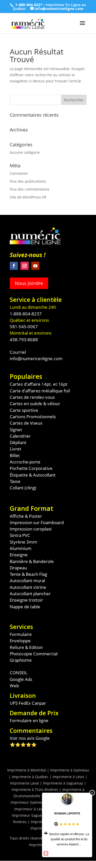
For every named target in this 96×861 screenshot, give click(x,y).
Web (14, 686)
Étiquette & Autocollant (33, 475)
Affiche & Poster (26, 516)
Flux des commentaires (29, 189)
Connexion (19, 173)
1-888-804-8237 (28, 4)
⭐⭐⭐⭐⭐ (23, 744)
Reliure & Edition (26, 647)
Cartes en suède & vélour (35, 403)
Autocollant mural (27, 580)
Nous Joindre (29, 283)
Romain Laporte (67, 813)
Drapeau (18, 568)
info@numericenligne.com (36, 358)
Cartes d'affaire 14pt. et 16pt (38, 384)
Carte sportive (24, 410)
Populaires (26, 376)
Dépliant (18, 442)
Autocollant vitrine (28, 587)
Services (21, 627)
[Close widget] (92, 793)
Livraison (23, 695)
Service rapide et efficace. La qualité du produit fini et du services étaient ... (69, 839)
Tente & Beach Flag (28, 574)
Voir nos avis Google (30, 738)
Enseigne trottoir (26, 600)
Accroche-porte (25, 462)
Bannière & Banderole (32, 561)
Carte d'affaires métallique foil (40, 391)
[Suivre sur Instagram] (24, 266)
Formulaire (21, 634)
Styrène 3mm (23, 542)
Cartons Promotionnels (33, 417)
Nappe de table (25, 607)
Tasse (15, 481)
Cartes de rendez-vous (32, 397)
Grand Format (31, 508)
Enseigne (19, 555)
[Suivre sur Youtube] (35, 266)
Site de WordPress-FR (28, 197)
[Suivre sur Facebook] (14, 266)
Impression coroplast (31, 529)
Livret (15, 449)
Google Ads (21, 679)
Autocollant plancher (30, 594)
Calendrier (20, 436)
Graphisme (21, 660)
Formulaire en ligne (29, 720)
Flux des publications (28, 181)
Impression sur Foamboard (37, 522)
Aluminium (20, 548)
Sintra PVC (20, 535)
